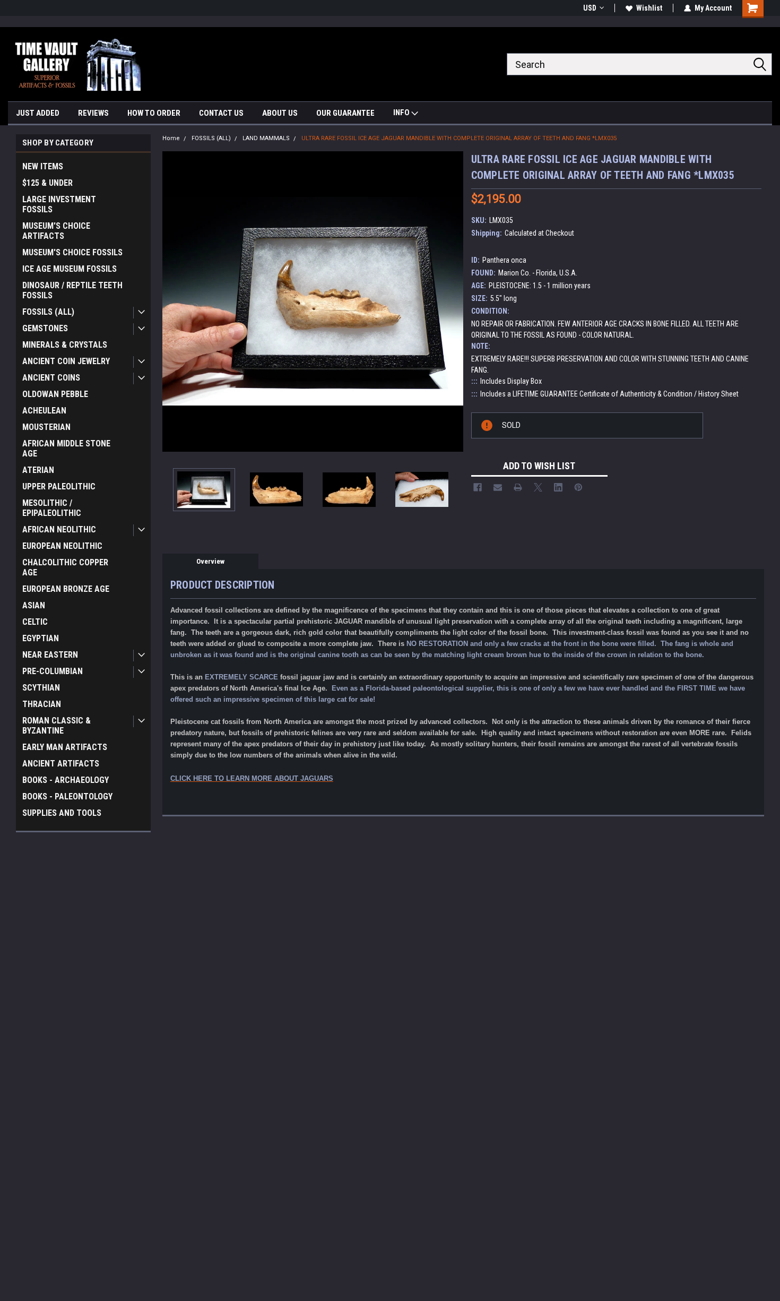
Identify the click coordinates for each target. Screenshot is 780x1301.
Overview (210, 561)
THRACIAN (41, 704)
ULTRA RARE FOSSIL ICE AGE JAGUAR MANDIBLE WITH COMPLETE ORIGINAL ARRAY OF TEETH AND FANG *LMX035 (459, 138)
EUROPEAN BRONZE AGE (65, 589)
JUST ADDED (37, 113)
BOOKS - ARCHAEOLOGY (65, 780)
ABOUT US (280, 113)
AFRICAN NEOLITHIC (59, 529)
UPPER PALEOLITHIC (59, 486)
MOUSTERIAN (46, 427)
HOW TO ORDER (153, 113)
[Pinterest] (578, 487)
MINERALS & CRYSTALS (64, 345)
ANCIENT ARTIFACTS (60, 764)
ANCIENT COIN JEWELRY (66, 361)
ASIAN (33, 605)
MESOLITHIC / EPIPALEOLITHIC (51, 508)
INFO (402, 112)
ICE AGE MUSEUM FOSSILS (69, 269)
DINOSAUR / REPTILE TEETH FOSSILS (72, 290)
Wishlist (649, 8)
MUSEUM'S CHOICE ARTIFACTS (56, 231)
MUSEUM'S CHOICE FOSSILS (72, 252)
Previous (173, 301)
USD (589, 8)
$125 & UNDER (47, 183)
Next (452, 301)
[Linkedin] (558, 487)
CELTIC (35, 622)
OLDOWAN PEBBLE (55, 394)
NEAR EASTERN (50, 655)
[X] (538, 487)
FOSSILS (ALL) (48, 312)
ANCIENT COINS (51, 378)
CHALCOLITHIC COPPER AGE (65, 567)
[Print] (518, 487)
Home (171, 138)
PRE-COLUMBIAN (52, 671)
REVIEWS (93, 113)
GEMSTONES (45, 328)
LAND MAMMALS (266, 138)
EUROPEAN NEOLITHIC (62, 546)
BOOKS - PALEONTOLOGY (67, 796)
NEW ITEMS (42, 166)
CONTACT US (221, 113)
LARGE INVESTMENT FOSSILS (59, 204)
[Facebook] (477, 487)
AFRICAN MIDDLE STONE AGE (66, 448)
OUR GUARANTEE (345, 113)
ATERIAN (38, 470)
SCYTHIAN (41, 688)
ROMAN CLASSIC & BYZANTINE (56, 726)
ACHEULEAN (44, 411)
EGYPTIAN (40, 638)
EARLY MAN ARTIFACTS (64, 747)
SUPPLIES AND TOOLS (61, 813)
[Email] (497, 487)
